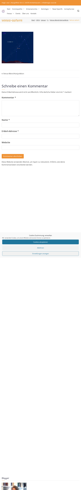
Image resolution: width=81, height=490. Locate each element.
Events (18, 13)
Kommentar (9, 97)
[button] (23, 9)
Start (8, 9)
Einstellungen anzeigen (40, 253)
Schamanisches (31, 9)
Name (6, 119)
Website (6, 142)
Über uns (25, 13)
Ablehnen (40, 248)
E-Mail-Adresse (10, 131)
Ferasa (9, 13)
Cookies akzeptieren (40, 242)
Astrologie (45, 9)
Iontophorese (69, 9)
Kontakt (33, 13)
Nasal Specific (57, 9)
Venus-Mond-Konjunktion (13, 73)
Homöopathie (17, 9)
